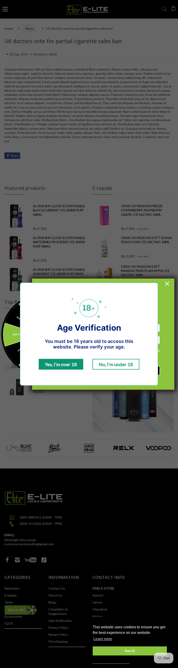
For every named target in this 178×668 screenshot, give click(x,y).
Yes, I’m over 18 (61, 364)
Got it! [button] (130, 651)
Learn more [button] (102, 639)
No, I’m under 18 (116, 364)
